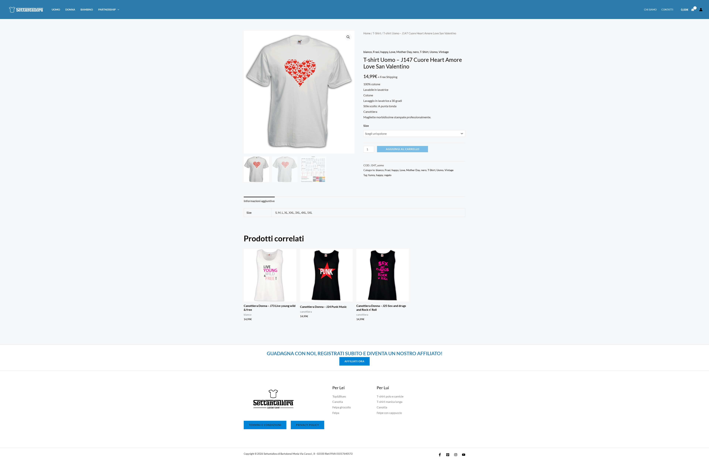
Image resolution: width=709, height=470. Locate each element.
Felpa (335, 412)
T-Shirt (377, 33)
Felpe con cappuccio (389, 412)
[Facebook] (439, 454)
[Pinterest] (447, 454)
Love (392, 52)
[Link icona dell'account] (701, 9)
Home (367, 33)
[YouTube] (463, 454)
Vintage (444, 52)
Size (366, 125)
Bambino (87, 9)
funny (371, 175)
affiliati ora (354, 361)
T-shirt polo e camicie (390, 396)
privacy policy (307, 424)
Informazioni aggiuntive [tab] (259, 201)
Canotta (337, 401)
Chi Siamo (650, 9)
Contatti (667, 9)
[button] (117, 9)
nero (416, 52)
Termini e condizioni (265, 424)
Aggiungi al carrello (402, 149)
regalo (387, 175)
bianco (367, 52)
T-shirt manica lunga (389, 401)
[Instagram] (455, 454)
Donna (70, 9)
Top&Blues (339, 396)
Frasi (376, 52)
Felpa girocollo (341, 407)
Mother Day (404, 52)
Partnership (107, 9)
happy (384, 52)
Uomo (56, 9)
